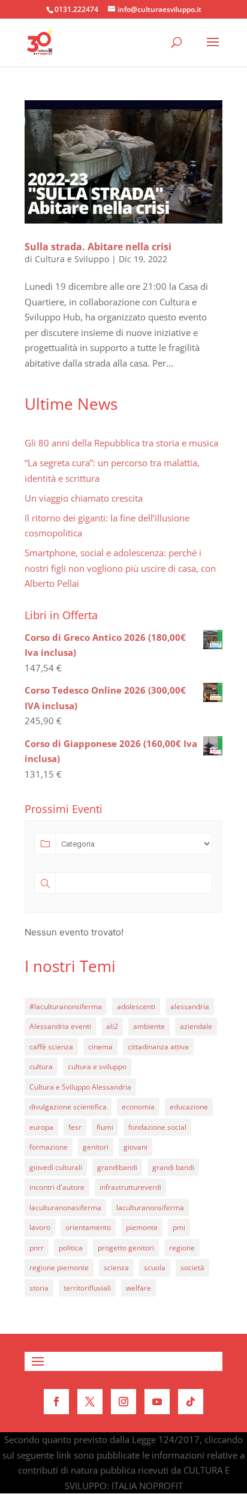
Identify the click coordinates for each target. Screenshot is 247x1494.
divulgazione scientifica (68, 1107)
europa (41, 1127)
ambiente (149, 1026)
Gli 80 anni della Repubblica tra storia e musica (121, 443)
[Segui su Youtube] (157, 1401)
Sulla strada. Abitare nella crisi (98, 246)
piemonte (142, 1227)
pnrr (36, 1248)
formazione (48, 1147)
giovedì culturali (55, 1167)
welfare (138, 1288)
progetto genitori (126, 1248)
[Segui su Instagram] (123, 1401)
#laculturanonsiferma (65, 1006)
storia (39, 1288)
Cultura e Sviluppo (72, 259)
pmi (179, 1227)
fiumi (105, 1127)
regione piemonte (59, 1267)
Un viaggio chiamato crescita (84, 498)
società (192, 1267)
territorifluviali (87, 1288)
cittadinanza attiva (158, 1047)
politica (71, 1248)
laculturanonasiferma (65, 1207)
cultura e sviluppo (97, 1066)
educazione (189, 1107)
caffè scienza (51, 1047)
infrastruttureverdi (130, 1187)
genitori (96, 1147)
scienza (116, 1267)
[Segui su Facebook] (56, 1401)
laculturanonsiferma (150, 1207)
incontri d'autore (57, 1187)
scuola (154, 1267)
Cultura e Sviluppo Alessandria (80, 1087)
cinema (100, 1047)
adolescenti (136, 1006)
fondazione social (157, 1127)
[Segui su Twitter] (90, 1401)
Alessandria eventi (60, 1026)
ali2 (112, 1026)
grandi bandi (173, 1167)
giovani (135, 1147)
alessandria (189, 1006)
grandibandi (117, 1167)
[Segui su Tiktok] (190, 1401)
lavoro (39, 1227)
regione (182, 1248)
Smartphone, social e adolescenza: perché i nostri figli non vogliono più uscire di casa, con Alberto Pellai (120, 568)
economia (138, 1107)
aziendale (196, 1026)
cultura (41, 1066)
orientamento (88, 1227)
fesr (75, 1127)
